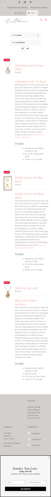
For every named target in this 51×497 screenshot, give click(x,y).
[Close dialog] (49, 457)
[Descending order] (38, 35)
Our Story (8, 433)
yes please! (25, 489)
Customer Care (33, 412)
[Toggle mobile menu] (46, 19)
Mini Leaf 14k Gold (26, 288)
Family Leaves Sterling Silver (28, 179)
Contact (7, 436)
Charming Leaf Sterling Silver (29, 67)
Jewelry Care (32, 415)
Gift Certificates (33, 410)
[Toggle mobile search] (41, 19)
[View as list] (27, 48)
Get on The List (33, 418)
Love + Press (9, 439)
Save (7, 60)
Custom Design (33, 407)
